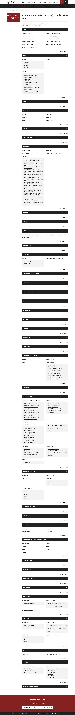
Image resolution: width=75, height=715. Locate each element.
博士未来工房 (50, 674)
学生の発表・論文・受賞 (27, 488)
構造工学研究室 (26, 596)
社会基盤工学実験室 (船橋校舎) (29, 86)
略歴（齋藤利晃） (26, 543)
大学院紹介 (25, 101)
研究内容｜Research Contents (53, 403)
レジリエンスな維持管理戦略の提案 (54, 605)
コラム (24, 552)
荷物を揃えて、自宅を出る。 (28, 36)
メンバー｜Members (27, 622)
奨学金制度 (49, 150)
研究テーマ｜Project (51, 622)
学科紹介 (25, 55)
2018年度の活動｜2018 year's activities (31, 415)
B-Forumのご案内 (27, 462)
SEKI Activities (50, 446)
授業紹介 (24, 59)
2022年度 (49, 484)
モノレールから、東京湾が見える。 (29, 44)
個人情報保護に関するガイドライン (53, 654)
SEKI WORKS (25, 446)
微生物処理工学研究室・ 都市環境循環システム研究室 (34, 539)
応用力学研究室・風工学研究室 (29, 471)
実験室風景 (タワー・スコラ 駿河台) (31, 91)
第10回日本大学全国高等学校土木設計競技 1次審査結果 (33, 180)
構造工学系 (25, 120)
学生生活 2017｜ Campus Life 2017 (30, 670)
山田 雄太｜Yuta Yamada (29, 603)
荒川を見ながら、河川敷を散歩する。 (54, 41)
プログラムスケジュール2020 (53, 668)
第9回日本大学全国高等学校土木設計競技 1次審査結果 (33, 187)
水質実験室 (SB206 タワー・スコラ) (30, 80)
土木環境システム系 (50, 120)
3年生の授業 (26, 65)
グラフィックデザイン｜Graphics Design (31, 452)
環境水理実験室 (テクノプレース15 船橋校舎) (32, 87)
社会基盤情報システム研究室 (29, 506)
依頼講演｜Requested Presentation (30, 456)
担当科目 (48, 543)
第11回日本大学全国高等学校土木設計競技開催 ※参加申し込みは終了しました (33, 175)
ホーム (8, 10)
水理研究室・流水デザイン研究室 (30, 355)
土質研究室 (25, 328)
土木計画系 (49, 114)
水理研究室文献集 (50, 362)
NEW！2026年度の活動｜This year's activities (32, 400)
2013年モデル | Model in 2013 (29, 442)
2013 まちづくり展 (27, 265)
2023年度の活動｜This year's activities (31, 407)
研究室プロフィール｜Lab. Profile (53, 400)
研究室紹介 (25, 110)
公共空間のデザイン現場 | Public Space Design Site (57, 450)
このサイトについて (27, 654)
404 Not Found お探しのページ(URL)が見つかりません (13, 17)
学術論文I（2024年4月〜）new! (54, 365)
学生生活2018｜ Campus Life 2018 (30, 668)
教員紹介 (24, 359)
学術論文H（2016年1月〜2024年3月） (55, 366)
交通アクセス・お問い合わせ (29, 137)
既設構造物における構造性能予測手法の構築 (56, 603)
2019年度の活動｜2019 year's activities (31, 414)
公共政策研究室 (26, 283)
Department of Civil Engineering (30, 686)
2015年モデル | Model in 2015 (29, 439)
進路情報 (25, 128)
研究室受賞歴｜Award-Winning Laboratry (55, 408)
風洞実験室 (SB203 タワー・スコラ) (30, 75)
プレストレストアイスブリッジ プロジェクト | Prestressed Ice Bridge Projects (56, 426)
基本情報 (25, 650)
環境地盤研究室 (26, 319)
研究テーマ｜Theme (51, 600)
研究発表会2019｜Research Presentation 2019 (32, 237)
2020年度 (25, 498)
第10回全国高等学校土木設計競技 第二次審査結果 (33, 177)
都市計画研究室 (26, 310)
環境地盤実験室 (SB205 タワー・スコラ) (31, 79)
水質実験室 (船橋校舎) (28, 89)
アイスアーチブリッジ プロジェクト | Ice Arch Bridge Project (56, 429)
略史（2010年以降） (51, 359)
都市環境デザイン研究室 (28, 578)
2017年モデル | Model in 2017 (29, 435)
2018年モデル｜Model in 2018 (29, 433)
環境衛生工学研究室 (27, 569)
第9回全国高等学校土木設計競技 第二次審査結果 (33, 185)
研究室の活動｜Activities (28, 635)
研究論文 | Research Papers (53, 407)
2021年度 (25, 496)
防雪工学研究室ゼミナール (28, 531)
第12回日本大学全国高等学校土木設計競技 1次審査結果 (33, 164)
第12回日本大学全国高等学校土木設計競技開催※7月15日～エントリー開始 (33, 167)
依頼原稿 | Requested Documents (30, 454)
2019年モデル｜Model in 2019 (29, 432)
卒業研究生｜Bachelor (28, 627)
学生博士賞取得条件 (51, 675)
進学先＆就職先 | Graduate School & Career (56, 410)
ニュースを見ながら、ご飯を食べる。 (54, 33)
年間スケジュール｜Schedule (52, 635)
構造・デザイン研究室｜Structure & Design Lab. (34, 396)
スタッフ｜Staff (26, 600)
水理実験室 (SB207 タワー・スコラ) (30, 82)
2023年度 (49, 482)
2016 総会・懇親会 (27, 263)
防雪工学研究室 (26, 525)
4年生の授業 (26, 67)
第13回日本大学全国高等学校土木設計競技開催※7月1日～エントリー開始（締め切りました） (33, 159)
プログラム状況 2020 (52, 670)
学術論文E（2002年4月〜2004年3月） (55, 372)
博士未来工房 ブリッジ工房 (52, 666)
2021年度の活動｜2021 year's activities (31, 410)
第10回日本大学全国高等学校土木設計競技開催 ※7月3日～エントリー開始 (33, 183)
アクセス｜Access (51, 412)
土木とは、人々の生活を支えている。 (30, 47)
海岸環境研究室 (26, 337)
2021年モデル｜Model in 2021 (29, 428)
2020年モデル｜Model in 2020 (29, 430)
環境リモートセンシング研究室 (29, 292)
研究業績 (48, 549)
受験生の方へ (26, 146)
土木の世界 (25, 29)
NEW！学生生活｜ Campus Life (29, 666)
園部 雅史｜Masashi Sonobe (29, 625)
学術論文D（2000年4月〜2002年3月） (55, 373)
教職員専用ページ (27, 245)
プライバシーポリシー (21, 713)
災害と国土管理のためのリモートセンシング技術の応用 (57, 626)
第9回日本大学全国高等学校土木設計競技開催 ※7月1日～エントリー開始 (33, 190)
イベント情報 (49, 531)
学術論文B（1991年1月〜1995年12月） (55, 377)
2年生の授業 (26, 64)
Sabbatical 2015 (51, 455)
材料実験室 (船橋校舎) (28, 84)
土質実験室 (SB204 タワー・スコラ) (30, 77)
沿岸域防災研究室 (27, 387)
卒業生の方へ (26, 212)
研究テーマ (25, 478)
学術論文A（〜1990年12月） (53, 378)
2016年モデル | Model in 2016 (29, 437)
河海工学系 (49, 117)
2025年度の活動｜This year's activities (31, 403)
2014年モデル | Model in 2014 (29, 440)
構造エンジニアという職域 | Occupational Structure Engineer (57, 453)
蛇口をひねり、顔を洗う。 (28, 33)
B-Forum (25, 459)
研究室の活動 (49, 478)
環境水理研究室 (26, 346)
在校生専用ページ (27, 231)
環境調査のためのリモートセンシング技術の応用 (57, 628)
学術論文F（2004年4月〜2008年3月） (55, 370)
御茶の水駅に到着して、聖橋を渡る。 (30, 41)
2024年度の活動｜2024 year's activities (31, 405)
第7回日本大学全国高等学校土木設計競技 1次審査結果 (33, 203)
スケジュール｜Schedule (28, 610)
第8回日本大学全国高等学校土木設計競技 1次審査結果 (33, 195)
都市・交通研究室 (27, 587)
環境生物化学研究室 (27, 560)
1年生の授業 (26, 62)
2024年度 (49, 481)
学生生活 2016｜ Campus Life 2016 (30, 672)
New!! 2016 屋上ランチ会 (28, 261)
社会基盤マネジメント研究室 (29, 301)
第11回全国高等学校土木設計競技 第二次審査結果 (33, 169)
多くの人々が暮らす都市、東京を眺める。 (55, 44)
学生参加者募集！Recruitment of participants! (56, 235)
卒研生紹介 (25, 529)
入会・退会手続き (51, 677)
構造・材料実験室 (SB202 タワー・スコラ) (32, 74)
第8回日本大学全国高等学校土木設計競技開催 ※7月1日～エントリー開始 (33, 198)
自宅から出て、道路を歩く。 (52, 36)
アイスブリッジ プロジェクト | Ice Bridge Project (56, 422)
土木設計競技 (25, 156)
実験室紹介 (25, 71)
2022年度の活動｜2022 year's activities (31, 408)
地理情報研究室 (26, 618)
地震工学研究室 (26, 516)
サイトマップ (28, 713)
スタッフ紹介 (25, 475)
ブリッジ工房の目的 (51, 672)
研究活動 (48, 59)
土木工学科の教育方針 (27, 150)
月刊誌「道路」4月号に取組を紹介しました (55, 258)
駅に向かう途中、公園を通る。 (29, 39)
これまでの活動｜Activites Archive (30, 419)
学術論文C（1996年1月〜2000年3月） (55, 375)
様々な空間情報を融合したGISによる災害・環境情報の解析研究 (57, 630)
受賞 (24, 362)
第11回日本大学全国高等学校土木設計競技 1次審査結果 (33, 172)
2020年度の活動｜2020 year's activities (31, 412)
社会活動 (48, 546)
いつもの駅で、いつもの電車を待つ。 (54, 39)
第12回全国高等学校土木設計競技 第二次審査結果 (33, 162)
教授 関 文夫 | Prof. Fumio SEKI (53, 405)
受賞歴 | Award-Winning (28, 450)
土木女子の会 (26, 254)
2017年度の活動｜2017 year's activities (31, 417)
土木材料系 (25, 114)
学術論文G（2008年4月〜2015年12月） (55, 368)
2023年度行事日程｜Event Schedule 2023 (31, 235)
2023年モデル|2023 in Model (29, 427)
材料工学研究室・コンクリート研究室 (31, 273)
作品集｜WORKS (27, 449)
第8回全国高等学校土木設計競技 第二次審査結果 (33, 193)
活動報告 (24, 258)
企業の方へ (25, 221)
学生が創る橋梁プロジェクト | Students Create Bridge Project (32, 423)
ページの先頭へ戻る (63, 51)
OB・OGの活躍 (26, 153)
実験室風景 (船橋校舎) (28, 92)
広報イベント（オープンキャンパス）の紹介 (55, 153)
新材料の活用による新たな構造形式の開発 (55, 606)
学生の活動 (25, 662)
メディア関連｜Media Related (53, 449)
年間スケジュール (50, 475)
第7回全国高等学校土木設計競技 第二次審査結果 (33, 201)
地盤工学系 (25, 117)
